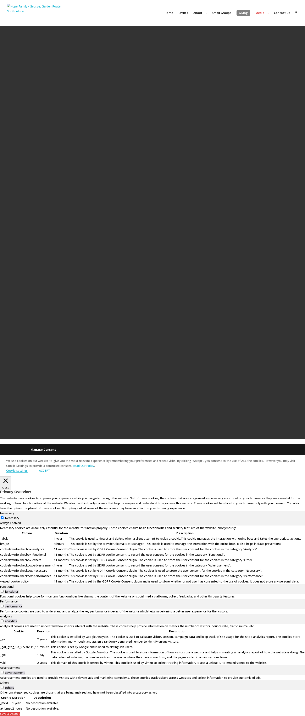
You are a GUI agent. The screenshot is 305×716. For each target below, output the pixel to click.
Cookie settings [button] (17, 470)
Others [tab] (4, 683)
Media (259, 13)
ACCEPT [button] (44, 470)
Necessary (12, 518)
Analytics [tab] (6, 616)
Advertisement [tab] (10, 668)
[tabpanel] (152, 555)
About (197, 13)
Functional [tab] (7, 587)
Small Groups (221, 13)
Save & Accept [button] (10, 714)
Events (183, 13)
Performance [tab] (9, 601)
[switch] (2, 591)
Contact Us (282, 13)
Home (169, 13)
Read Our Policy (83, 466)
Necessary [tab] (7, 513)
